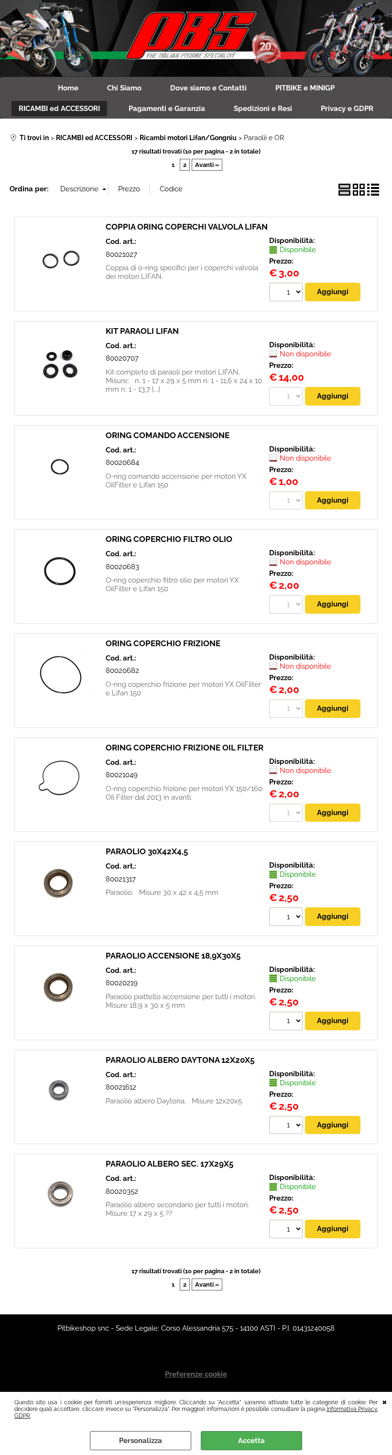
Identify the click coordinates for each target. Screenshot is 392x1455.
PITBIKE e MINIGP (305, 88)
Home (68, 88)
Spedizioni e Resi (263, 108)
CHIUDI (384, 1401)
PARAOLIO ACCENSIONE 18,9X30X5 (173, 955)
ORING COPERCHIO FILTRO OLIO (169, 539)
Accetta (251, 1440)
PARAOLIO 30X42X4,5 (147, 851)
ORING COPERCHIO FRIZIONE (163, 643)
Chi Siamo (124, 88)
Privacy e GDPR (347, 108)
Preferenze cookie (196, 1374)
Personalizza (140, 1440)
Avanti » (207, 164)
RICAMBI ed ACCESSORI (59, 108)
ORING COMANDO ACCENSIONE (167, 435)
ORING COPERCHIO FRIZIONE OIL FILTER (184, 747)
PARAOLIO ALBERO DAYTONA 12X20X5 (180, 1060)
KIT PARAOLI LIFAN (142, 331)
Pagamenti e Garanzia (167, 108)
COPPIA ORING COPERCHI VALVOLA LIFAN (187, 226)
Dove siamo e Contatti (208, 88)
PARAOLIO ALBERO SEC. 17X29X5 (169, 1163)
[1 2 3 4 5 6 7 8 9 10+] (287, 293)
